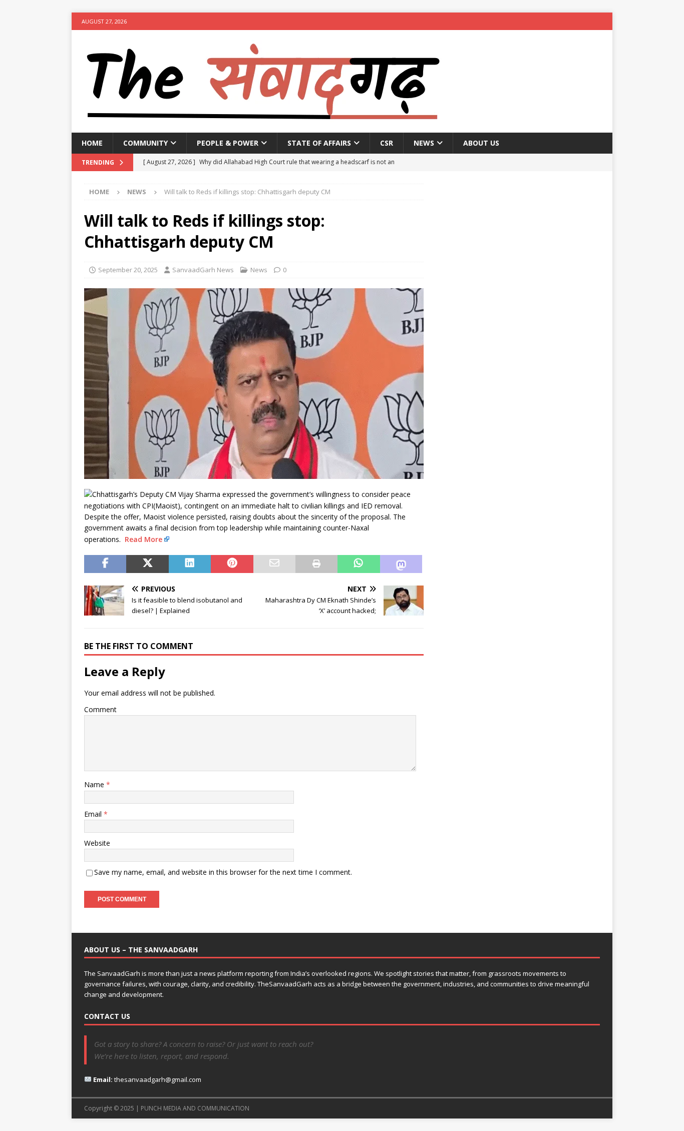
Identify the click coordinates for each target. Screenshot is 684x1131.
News (424, 143)
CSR (386, 143)
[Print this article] (316, 564)
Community (145, 143)
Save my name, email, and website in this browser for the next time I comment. (223, 872)
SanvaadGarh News (203, 269)
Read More (143, 539)
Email (94, 814)
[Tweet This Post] (147, 564)
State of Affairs (319, 143)
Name (95, 784)
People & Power (227, 143)
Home (92, 143)
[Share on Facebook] (105, 564)
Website (97, 843)
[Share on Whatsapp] (358, 564)
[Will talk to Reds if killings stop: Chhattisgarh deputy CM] (254, 473)
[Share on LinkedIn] (190, 564)
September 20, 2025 (128, 269)
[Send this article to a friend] (274, 564)
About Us (481, 143)
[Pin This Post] (232, 564)
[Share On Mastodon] (401, 564)
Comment (100, 709)
